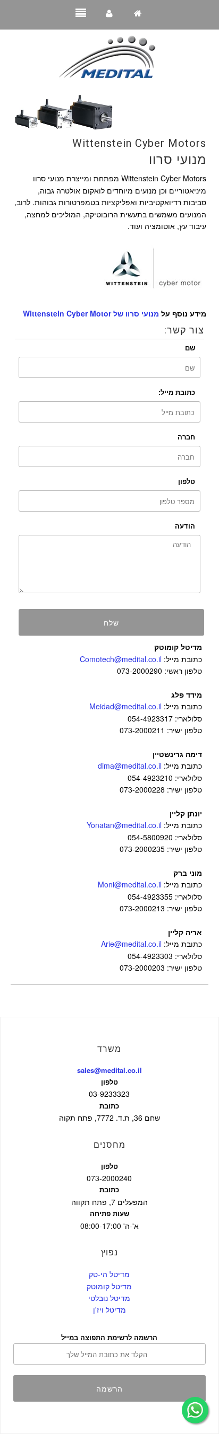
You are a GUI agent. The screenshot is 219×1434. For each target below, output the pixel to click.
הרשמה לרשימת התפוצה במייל (109, 1337)
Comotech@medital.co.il (121, 659)
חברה (186, 437)
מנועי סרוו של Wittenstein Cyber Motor (91, 313)
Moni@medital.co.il (130, 884)
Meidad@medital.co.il (125, 706)
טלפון (186, 481)
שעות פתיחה (109, 1213)
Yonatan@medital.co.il (124, 825)
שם (190, 347)
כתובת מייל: (176, 392)
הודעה (185, 526)
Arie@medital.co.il (131, 943)
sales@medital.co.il (109, 1070)
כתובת (109, 1106)
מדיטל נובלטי (109, 1297)
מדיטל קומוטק (109, 1286)
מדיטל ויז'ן (109, 1309)
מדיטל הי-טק (109, 1274)
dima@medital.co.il (130, 765)
